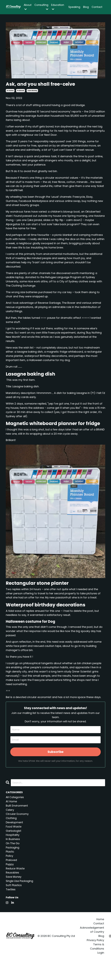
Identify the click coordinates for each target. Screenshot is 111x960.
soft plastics (14, 885)
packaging (12, 847)
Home (100, 919)
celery (10, 810)
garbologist (13, 831)
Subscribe (55, 752)
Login (100, 952)
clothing (11, 818)
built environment (17, 805)
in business (13, 839)
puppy (10, 864)
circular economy (17, 814)
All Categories (15, 797)
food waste (13, 826)
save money (32, 90)
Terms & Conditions (97, 946)
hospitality (12, 835)
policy (9, 856)
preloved (20, 90)
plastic (10, 851)
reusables (12, 872)
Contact (97, 7)
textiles (10, 889)
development (14, 822)
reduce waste (15, 868)
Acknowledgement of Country (92, 930)
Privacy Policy (95, 940)
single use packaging (19, 881)
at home (10, 90)
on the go (13, 843)
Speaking (74, 7)
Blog (86, 7)
